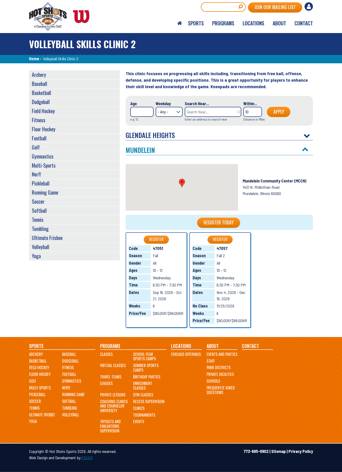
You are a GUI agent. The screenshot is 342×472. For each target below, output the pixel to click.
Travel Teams (110, 377)
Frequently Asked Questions (221, 390)
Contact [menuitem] (304, 23)
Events (138, 421)
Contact (250, 346)
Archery (39, 74)
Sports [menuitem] (196, 23)
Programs (110, 346)
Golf (36, 147)
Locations (181, 346)
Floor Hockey (43, 129)
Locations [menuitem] (253, 23)
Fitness (38, 120)
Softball (39, 210)
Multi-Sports (44, 165)
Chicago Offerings (186, 354)
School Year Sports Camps (144, 356)
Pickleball (41, 183)
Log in (309, 6)
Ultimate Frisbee (47, 237)
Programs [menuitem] (223, 23)
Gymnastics (43, 156)
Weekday (163, 103)
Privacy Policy (300, 451)
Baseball (39, 83)
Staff (211, 361)
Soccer (38, 201)
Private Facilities (220, 374)
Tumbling (40, 228)
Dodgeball (41, 101)
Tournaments (144, 415)
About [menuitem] (279, 23)
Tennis (38, 219)
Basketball (41, 92)
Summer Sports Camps (145, 368)
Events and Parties (222, 354)
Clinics (138, 408)
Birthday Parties (146, 377)
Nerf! (36, 174)
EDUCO (87, 457)
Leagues (106, 383)
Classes (106, 354)
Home (34, 58)
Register (156, 239)
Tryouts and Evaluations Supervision (110, 426)
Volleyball (40, 246)
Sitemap (278, 451)
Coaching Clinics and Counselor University (114, 406)
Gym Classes (143, 395)
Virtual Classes (113, 365)
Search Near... (197, 103)
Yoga (36, 256)
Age (133, 103)
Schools (213, 381)
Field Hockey (43, 111)
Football (39, 138)
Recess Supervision (148, 401)
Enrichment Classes (142, 386)
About (213, 346)
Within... (250, 103)
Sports (36, 346)
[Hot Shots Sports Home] (61, 16)
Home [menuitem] (179, 23)
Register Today (219, 222)
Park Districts (219, 367)
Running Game (45, 192)
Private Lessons (112, 395)
